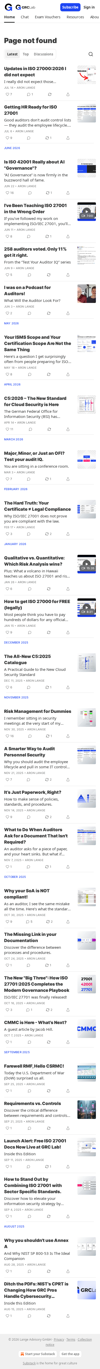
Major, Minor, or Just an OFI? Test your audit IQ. (34, 456)
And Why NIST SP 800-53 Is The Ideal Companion (37, 1256)
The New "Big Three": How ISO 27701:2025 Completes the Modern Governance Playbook (36, 984)
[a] (87, 212)
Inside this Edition (20, 1153)
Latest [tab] (12, 54)
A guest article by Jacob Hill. (28, 1029)
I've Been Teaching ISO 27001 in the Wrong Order (35, 208)
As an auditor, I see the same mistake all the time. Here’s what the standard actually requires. (37, 906)
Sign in (89, 7)
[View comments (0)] (28, 138)
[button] (9, 17)
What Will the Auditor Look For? (32, 300)
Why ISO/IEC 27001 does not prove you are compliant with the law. (35, 518)
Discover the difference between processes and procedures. (32, 950)
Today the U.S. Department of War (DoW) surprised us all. (34, 1075)
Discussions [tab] (43, 54)
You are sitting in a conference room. (36, 466)
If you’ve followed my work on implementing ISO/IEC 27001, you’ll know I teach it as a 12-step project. (36, 221)
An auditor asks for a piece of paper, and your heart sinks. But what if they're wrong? (35, 851)
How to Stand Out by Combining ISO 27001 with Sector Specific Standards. (33, 1185)
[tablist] (30, 54)
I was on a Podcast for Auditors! (27, 290)
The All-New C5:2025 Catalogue (27, 659)
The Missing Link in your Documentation (30, 937)
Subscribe (70, 7)
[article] (50, 81)
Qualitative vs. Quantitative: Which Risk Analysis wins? (34, 561)
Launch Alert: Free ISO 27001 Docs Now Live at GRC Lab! (35, 1144)
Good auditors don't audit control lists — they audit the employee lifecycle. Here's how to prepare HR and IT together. (37, 122)
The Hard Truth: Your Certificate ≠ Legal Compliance (37, 506)
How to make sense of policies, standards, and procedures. (31, 801)
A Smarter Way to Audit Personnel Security (29, 751)
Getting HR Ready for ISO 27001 (30, 110)
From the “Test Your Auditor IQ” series (37, 262)
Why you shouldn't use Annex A (36, 1243)
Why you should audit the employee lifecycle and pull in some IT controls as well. (36, 764)
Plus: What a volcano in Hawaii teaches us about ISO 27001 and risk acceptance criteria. (36, 573)
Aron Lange (26, 87)
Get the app (70, 1354)
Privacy (59, 1339)
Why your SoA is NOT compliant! (27, 894)
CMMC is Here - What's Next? (35, 1022)
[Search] (91, 54)
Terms (70, 1339)
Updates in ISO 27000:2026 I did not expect (35, 71)
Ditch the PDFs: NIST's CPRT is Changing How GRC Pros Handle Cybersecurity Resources (36, 1290)
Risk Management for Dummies (37, 711)
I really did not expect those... (30, 81)
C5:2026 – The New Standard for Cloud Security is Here (35, 401)
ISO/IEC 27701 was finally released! (35, 997)
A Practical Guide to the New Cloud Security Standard (35, 672)
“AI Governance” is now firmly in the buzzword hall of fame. (36, 177)
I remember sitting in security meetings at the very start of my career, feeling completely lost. (32, 720)
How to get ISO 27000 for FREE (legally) (37, 604)
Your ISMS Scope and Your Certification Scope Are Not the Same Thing (37, 343)
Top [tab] (26, 54)
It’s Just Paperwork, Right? (32, 792)
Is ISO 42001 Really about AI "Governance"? (34, 165)
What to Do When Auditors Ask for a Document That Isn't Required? (36, 836)
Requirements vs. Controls (32, 1103)
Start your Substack (40, 1354)
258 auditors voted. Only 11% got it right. (35, 252)
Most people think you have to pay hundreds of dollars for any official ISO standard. (34, 617)
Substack (29, 1363)
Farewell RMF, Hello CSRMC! (34, 1066)
